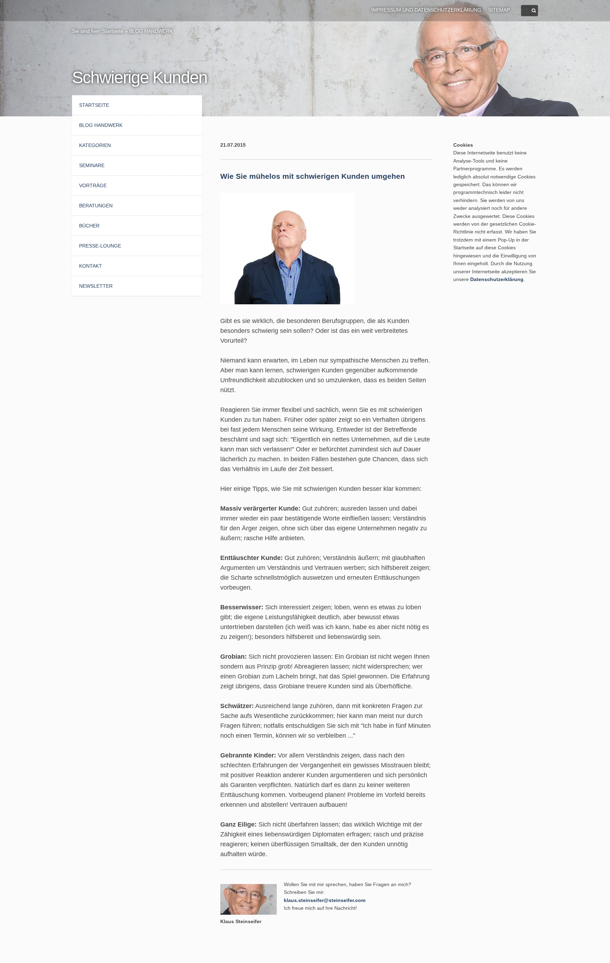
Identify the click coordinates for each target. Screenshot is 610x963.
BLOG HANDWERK (151, 31)
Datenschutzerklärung (497, 279)
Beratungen (96, 205)
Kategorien (95, 145)
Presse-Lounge (100, 246)
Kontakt (90, 266)
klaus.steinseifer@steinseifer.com (324, 900)
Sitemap (499, 10)
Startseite (113, 31)
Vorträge (93, 185)
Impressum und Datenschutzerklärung (426, 10)
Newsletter (96, 286)
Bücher (89, 225)
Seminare (91, 165)
